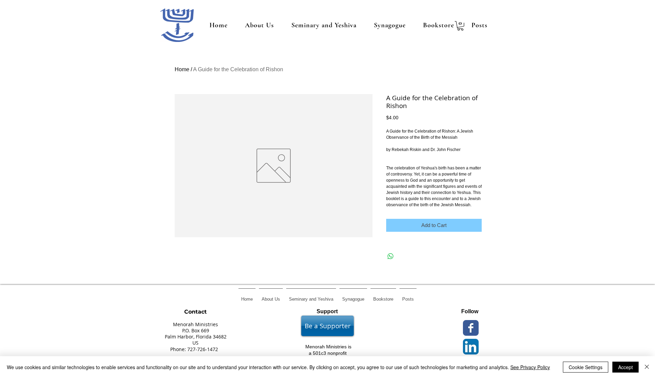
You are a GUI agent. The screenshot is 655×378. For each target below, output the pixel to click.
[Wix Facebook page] (471, 328)
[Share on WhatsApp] (391, 256)
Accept (625, 367)
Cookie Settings (585, 367)
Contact (195, 311)
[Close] (647, 367)
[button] (460, 26)
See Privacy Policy (530, 367)
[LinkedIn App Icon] (471, 346)
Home (182, 69)
